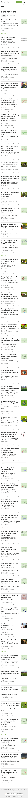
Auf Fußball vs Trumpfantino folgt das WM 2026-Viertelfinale (10, 194)
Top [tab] (7, 15)
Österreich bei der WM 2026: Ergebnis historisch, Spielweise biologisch (10, 210)
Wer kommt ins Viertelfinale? (8, 230)
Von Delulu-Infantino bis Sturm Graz (9, 87)
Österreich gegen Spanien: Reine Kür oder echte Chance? (9, 261)
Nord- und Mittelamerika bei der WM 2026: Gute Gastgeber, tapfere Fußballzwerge (10, 148)
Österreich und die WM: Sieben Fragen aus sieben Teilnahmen (9, 356)
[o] (24, 85)
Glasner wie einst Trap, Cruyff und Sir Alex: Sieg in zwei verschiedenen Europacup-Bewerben (9, 485)
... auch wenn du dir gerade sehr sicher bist (9, 709)
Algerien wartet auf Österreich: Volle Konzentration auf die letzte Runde (10, 294)
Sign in (25, 2)
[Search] (25, 15)
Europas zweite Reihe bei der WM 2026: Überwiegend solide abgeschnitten (10, 100)
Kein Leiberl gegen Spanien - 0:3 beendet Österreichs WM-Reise (10, 242)
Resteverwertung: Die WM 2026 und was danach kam (9, 84)
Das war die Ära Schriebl (9, 640)
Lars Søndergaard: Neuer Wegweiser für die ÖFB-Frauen (9, 625)
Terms (10, 791)
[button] (2, 5)
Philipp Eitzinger (9, 395)
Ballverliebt (11, 28)
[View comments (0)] (8, 30)
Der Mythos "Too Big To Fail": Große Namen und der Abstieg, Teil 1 (10, 740)
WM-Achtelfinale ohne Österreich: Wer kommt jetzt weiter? (10, 226)
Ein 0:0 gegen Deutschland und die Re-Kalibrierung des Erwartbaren (10, 673)
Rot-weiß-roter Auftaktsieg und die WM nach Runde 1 (9, 325)
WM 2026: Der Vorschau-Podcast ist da (9, 418)
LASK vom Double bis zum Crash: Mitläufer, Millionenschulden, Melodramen (9, 565)
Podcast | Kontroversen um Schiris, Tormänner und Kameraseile (10, 165)
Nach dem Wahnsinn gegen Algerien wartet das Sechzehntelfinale (8, 265)
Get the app (20, 793)
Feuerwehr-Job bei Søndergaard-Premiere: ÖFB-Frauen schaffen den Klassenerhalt (10, 388)
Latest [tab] (3, 15)
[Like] (2, 95)
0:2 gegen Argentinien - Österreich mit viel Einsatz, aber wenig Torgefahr (9, 310)
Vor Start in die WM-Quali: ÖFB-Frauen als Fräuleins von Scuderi (9, 772)
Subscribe (19, 2)
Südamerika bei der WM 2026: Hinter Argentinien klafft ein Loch (9, 69)
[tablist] (8, 15)
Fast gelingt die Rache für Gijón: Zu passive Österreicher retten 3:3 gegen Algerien (9, 278)
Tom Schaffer (8, 301)
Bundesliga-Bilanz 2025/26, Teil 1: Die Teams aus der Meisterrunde (10, 533)
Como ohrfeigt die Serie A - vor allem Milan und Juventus (9, 469)
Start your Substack (11, 793)
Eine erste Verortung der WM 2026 (10, 328)
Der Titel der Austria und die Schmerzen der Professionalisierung (10, 450)
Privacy (24, 789)
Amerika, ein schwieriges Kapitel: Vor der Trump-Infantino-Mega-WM (9, 434)
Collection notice (15, 791)
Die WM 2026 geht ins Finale (10, 162)
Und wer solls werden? (7, 599)
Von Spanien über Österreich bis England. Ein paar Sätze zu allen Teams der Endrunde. (9, 377)
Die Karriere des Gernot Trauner (8, 20)
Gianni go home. (5, 198)
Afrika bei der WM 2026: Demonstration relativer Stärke (9, 132)
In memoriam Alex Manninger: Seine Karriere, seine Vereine (9, 689)
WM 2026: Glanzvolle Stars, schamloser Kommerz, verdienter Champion (10, 116)
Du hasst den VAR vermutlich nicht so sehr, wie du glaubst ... (10, 705)
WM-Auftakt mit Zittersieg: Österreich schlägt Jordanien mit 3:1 (10, 340)
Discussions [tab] (12, 15)
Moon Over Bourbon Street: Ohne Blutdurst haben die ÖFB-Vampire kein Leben (9, 756)
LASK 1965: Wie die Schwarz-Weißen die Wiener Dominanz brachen (10, 581)
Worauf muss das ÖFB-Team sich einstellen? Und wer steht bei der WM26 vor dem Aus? (9, 299)
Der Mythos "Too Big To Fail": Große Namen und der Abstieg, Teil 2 (10, 721)
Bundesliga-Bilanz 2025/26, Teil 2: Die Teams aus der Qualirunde (10, 517)
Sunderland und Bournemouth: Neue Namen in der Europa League (10, 501)
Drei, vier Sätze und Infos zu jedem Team (10, 407)
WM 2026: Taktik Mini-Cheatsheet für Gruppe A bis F (10, 402)
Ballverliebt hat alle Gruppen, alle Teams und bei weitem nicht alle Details (9, 421)
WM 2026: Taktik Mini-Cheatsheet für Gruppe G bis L (10, 372)
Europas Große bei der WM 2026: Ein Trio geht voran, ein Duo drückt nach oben (10, 53)
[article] (14, 25)
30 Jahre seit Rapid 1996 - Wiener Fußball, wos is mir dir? (9, 609)
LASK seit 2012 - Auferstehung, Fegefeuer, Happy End (9, 549)
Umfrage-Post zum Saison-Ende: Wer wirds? (9, 596)
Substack (8, 796)
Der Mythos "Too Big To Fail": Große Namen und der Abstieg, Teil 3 (10, 657)
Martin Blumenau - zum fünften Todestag (8, 38)
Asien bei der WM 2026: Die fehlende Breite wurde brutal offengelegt (10, 178)
